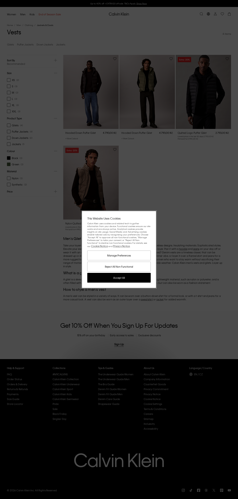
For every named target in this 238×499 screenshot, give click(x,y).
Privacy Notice (121, 246)
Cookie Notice (99, 246)
